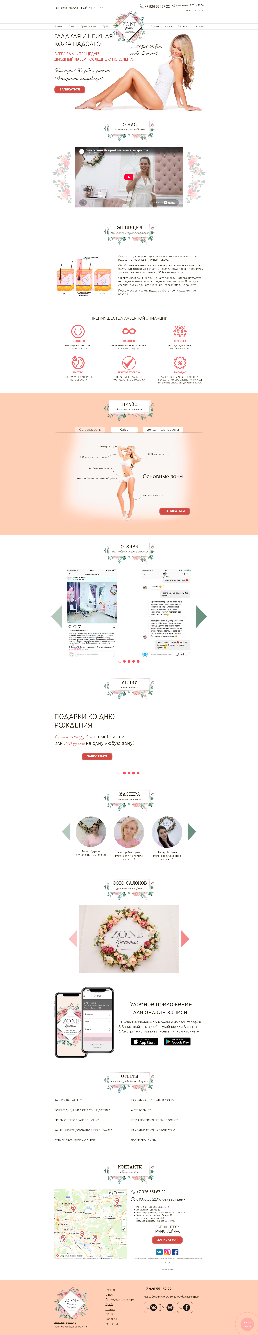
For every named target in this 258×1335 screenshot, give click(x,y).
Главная (58, 26)
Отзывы (155, 26)
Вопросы (182, 26)
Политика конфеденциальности (70, 1326)
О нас (71, 26)
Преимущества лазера (119, 1299)
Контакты (199, 26)
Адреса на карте (195, 10)
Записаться (70, 89)
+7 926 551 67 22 (157, 6)
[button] (120, 661)
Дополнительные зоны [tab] (163, 429)
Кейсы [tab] (124, 429)
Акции (168, 26)
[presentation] (56, 616)
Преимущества (88, 26)
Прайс (106, 26)
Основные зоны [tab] (90, 429)
